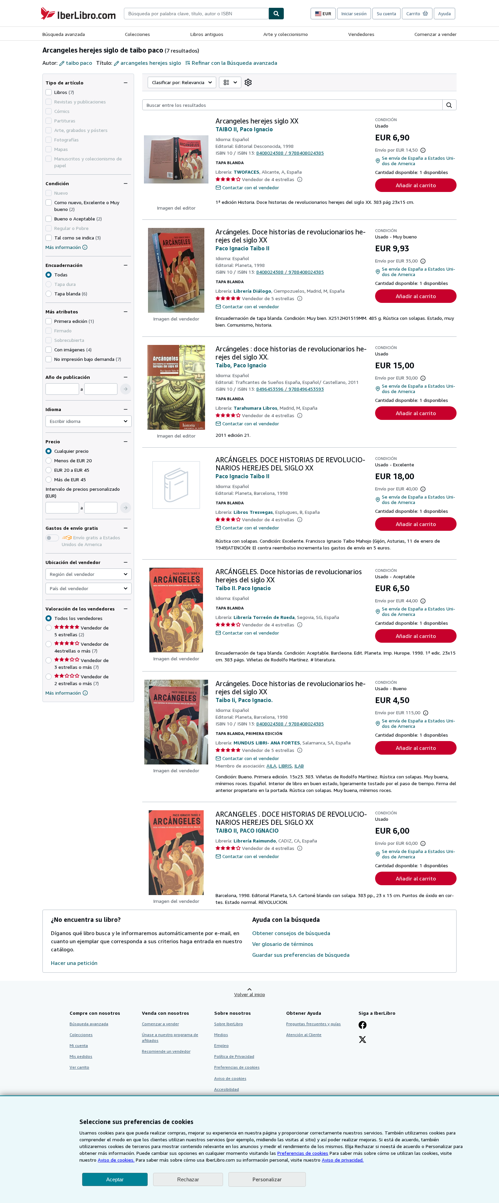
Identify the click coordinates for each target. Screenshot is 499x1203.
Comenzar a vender (435, 34)
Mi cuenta (79, 1045)
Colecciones (137, 34)
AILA (271, 766)
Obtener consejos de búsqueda (291, 933)
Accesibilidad (226, 1089)
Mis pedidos (81, 1056)
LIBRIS (285, 766)
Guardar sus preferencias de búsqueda (301, 954)
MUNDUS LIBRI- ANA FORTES (267, 742)
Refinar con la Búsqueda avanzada (234, 62)
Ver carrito (79, 1067)
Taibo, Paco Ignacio (241, 365)
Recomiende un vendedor (166, 1051)
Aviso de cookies (230, 1078)
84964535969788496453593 (290, 389)
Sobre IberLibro (228, 1023)
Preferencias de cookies (302, 1153)
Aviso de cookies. (116, 1160)
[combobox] (196, 13)
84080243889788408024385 (290, 153)
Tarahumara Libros (255, 408)
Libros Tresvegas (253, 512)
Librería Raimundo (255, 840)
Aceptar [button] (115, 1179)
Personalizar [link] (267, 1179)
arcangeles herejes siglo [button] (151, 62)
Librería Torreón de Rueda (264, 617)
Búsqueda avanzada (63, 34)
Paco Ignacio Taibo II (243, 248)
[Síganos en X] (362, 1040)
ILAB (299, 766)
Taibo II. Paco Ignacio (243, 588)
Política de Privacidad (234, 1056)
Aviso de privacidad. (343, 1160)
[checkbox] (48, 92)
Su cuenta (386, 13)
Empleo (221, 1045)
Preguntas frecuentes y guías (313, 1023)
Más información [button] (63, 693)
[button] (125, 389)
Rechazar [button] (188, 1179)
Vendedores (361, 34)
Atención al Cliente (303, 1034)
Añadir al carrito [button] (416, 185)
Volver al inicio (249, 994)
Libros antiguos (206, 34)
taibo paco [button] (79, 62)
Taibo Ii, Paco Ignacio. (244, 700)
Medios (221, 1034)
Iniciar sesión (354, 13)
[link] (248, 82)
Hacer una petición (74, 962)
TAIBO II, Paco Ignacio (244, 129)
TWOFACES (246, 172)
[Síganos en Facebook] (362, 1025)
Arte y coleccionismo (285, 34)
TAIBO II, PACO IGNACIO (247, 830)
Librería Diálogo (252, 291)
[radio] (48, 294)
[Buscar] (276, 13)
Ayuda (444, 13)
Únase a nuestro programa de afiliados (170, 1037)
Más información (63, 247)
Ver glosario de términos (282, 943)
